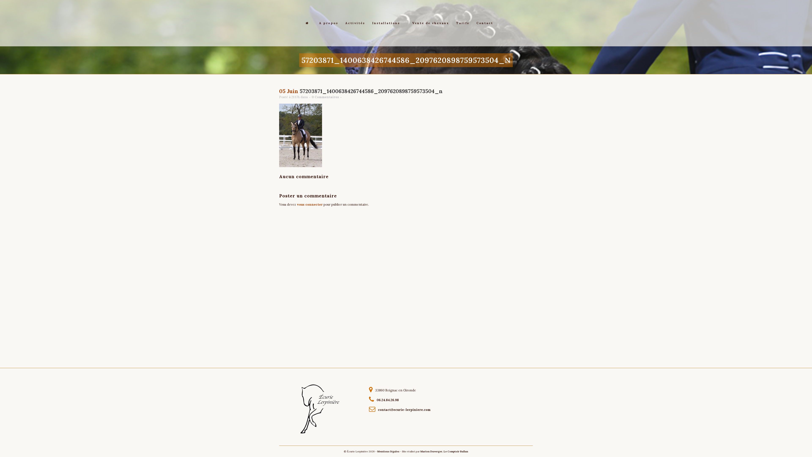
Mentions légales (388, 451)
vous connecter (310, 204)
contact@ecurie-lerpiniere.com (403, 409)
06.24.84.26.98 (387, 400)
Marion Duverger (431, 451)
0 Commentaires (325, 97)
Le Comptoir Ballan (456, 451)
